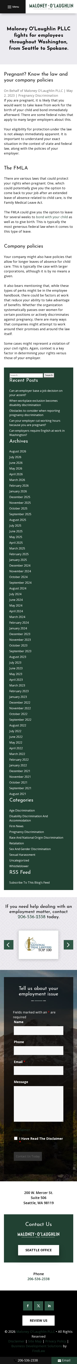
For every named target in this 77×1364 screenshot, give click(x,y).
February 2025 (19, 554)
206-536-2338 (28, 1360)
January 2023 (18, 697)
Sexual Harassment (22, 855)
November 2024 (20, 571)
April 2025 (16, 543)
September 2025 (20, 514)
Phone (19, 1042)
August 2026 (17, 451)
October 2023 (18, 645)
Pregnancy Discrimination (38, 95)
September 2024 (20, 583)
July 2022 (15, 731)
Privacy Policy (55, 1341)
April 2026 (16, 474)
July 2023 (15, 663)
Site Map (35, 1341)
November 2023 (20, 640)
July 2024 (15, 594)
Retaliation (16, 843)
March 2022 (17, 754)
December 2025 (19, 497)
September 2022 (20, 720)
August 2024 (17, 588)
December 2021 (19, 771)
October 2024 (18, 577)
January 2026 (18, 491)
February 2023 (19, 691)
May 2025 (15, 537)
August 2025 (17, 520)
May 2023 (15, 674)
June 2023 (16, 668)
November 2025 (20, 503)
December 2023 (19, 634)
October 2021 (18, 782)
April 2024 (16, 611)
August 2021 (17, 794)
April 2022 (16, 748)
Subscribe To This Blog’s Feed (29, 882)
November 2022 (20, 708)
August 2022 (17, 725)
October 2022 (18, 714)
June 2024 (16, 600)
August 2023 (17, 657)
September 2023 (20, 651)
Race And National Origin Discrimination (36, 838)
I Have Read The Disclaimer (41, 1140)
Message (21, 1082)
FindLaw (38, 1351)
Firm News (16, 826)
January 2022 (18, 765)
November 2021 (20, 777)
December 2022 (19, 702)
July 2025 (15, 526)
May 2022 (15, 742)
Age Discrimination (22, 810)
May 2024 (15, 605)
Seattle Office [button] (38, 1250)
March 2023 (17, 685)
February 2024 (19, 623)
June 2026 (16, 463)
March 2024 (17, 617)
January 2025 (18, 560)
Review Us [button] (38, 1320)
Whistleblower (19, 866)
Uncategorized (19, 860)
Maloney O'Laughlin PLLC (43, 90)
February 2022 (19, 760)
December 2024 (19, 565)
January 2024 (18, 628)
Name (18, 1022)
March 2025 (17, 548)
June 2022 (16, 737)
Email (66, 1360)
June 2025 (16, 531)
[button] (13, 7)
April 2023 (16, 680)
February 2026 (19, 486)
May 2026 (15, 468)
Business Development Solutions (36, 1346)
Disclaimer (22, 1130)
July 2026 (15, 457)
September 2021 (20, 788)
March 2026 (17, 480)
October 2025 (18, 508)
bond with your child (52, 217)
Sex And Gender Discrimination (30, 849)
